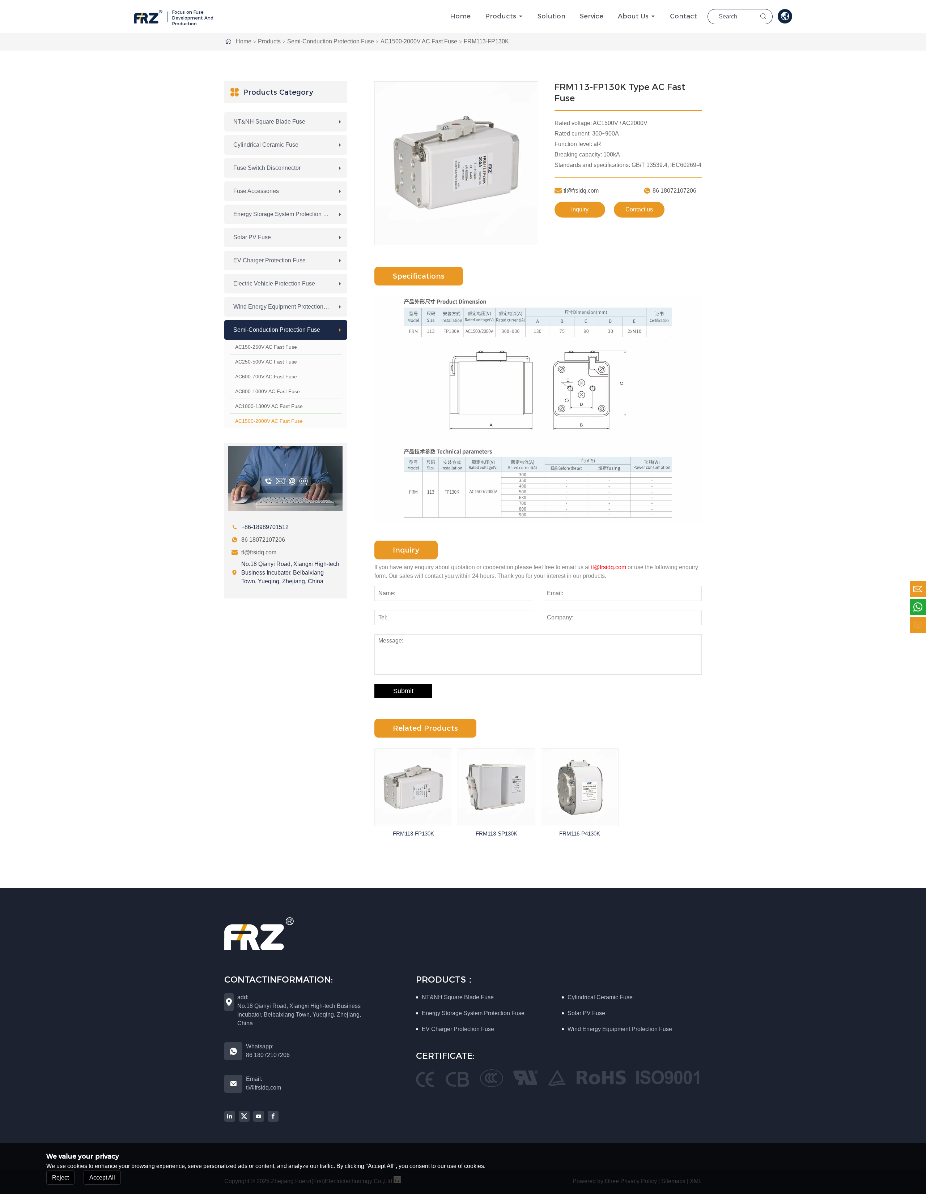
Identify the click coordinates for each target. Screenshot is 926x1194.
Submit (403, 691)
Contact (683, 16)
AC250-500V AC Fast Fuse (266, 362)
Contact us (639, 209)
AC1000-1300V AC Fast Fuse (269, 406)
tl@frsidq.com (258, 552)
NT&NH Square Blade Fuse (269, 122)
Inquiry (580, 209)
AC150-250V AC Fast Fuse (266, 347)
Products (500, 16)
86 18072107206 (263, 540)
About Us (633, 16)
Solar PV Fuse (252, 237)
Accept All (102, 1177)
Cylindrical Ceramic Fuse (265, 145)
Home (460, 16)
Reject (60, 1177)
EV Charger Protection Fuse (269, 260)
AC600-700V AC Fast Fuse (266, 376)
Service (591, 16)
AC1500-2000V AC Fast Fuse (419, 41)
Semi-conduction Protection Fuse (330, 41)
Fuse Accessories (256, 191)
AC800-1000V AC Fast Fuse (267, 391)
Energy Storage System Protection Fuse (284, 214)
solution (551, 16)
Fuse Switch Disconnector (267, 168)
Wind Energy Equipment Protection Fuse (285, 307)
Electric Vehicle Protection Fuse (274, 283)
